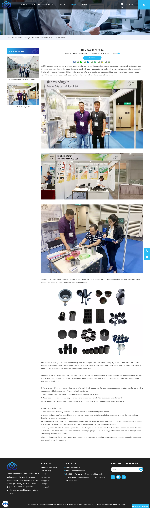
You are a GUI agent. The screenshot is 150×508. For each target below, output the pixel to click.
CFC (44, 474)
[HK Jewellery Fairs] (23, 94)
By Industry (46, 471)
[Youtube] (122, 7)
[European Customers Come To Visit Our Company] (23, 67)
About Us (46, 477)
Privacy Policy (119, 504)
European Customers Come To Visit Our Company (23, 80)
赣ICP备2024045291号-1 (79, 504)
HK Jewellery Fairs (23, 107)
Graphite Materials (49, 467)
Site (118, 53)
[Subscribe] (141, 469)
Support (45, 480)
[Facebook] (118, 4)
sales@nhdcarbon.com (75, 471)
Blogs (44, 484)
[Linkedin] (122, 4)
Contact (45, 487)
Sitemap (109, 504)
